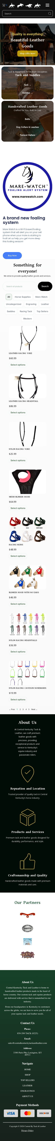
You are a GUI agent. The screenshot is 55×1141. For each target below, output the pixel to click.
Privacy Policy (27, 1130)
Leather (45, 304)
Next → (34, 709)
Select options (18, 365)
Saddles (11, 311)
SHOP (27, 1074)
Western (27, 318)
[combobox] (20, 286)
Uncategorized (13, 304)
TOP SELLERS (27, 1080)
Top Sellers (42, 311)
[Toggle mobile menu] (47, 5)
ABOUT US (27, 1096)
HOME (27, 1069)
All (8, 297)
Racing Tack (26, 311)
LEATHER (27, 1085)
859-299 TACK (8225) (27, 1033)
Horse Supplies (23, 297)
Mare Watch (41, 297)
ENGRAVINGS (28, 1090)
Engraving (31, 304)
